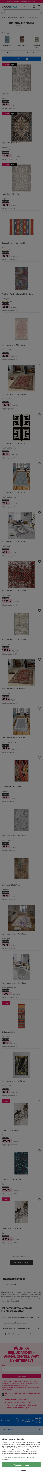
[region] (21, 1455)
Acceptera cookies (21, 1465)
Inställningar (21, 1470)
